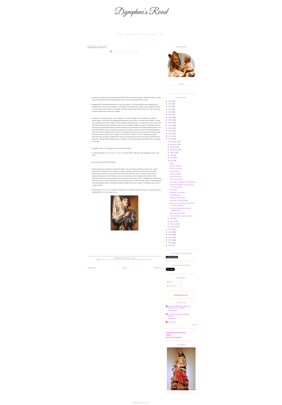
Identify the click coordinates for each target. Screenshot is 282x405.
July (171, 155)
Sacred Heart (174, 171)
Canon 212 (172, 322)
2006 (170, 243)
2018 (170, 123)
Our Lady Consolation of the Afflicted (182, 182)
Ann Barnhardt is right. (113, 153)
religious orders (148, 34)
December (174, 141)
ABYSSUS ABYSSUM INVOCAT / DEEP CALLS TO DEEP (179, 307)
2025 (170, 104)
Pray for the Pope (176, 168)
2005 (170, 245)
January (173, 227)
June (172, 158)
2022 (170, 112)
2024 (170, 106)
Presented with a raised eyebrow (181, 216)
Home (120, 34)
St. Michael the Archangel (132, 259)
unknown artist (147, 259)
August (172, 152)
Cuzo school (117, 259)
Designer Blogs (145, 402)
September (174, 150)
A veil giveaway (175, 195)
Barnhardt (171, 318)
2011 (170, 229)
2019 (170, 120)
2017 (170, 125)
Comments (172, 286)
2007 (170, 240)
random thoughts (176, 166)
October (173, 147)
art (103, 259)
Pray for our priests (176, 179)
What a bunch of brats (177, 213)
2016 (170, 128)
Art (161, 34)
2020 (170, 117)
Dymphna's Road (141, 12)
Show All (194, 324)
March (172, 221)
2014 (170, 133)
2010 (170, 232)
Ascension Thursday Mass (179, 200)
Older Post (157, 268)
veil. (104, 148)
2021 (170, 114)
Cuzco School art (176, 176)
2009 (170, 235)
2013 (170, 136)
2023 (170, 109)
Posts (170, 282)
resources (131, 34)
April (172, 218)
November (174, 144)
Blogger (185, 295)
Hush (171, 163)
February (173, 224)
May (171, 160)
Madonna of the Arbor (177, 192)
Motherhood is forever (177, 198)
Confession (173, 190)
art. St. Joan (108, 259)
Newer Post (92, 268)
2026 (170, 101)
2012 (170, 139)
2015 (170, 131)
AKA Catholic (172, 310)
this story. (106, 190)
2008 (170, 237)
